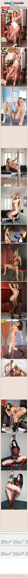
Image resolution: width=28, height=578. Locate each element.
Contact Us (24, 575)
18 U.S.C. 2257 (15, 575)
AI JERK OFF (14, 7)
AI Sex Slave (5, 7)
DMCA (20, 575)
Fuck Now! (22, 7)
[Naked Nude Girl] (14, 3)
